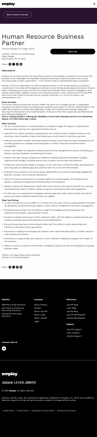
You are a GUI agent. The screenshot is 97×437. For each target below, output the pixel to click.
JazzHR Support (74, 329)
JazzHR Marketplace (76, 315)
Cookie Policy (8, 411)
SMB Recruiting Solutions (13, 305)
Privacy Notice (22, 411)
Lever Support (73, 333)
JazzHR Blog (72, 305)
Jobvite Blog (72, 311)
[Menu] (94, 4)
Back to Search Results (17, 14)
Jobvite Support (73, 336)
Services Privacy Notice (66, 411)
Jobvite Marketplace (75, 318)
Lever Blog (71, 308)
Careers (37, 308)
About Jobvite (40, 318)
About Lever (39, 315)
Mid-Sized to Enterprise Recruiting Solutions (13, 309)
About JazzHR (40, 311)
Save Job (72, 51)
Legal (36, 321)
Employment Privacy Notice (42, 411)
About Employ (40, 305)
